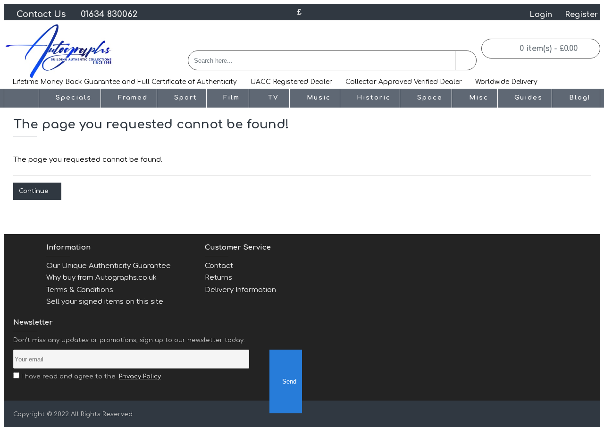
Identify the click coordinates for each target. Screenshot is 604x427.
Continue (34, 191)
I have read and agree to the (90, 376)
